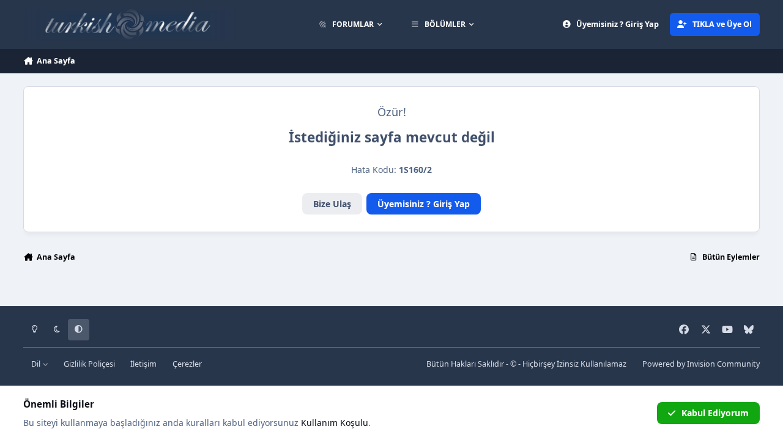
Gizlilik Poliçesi (89, 364)
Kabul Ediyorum (715, 413)
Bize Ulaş (332, 204)
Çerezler (187, 364)
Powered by (701, 364)
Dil (36, 364)
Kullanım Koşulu (334, 422)
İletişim (143, 364)
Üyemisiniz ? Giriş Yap (423, 204)
